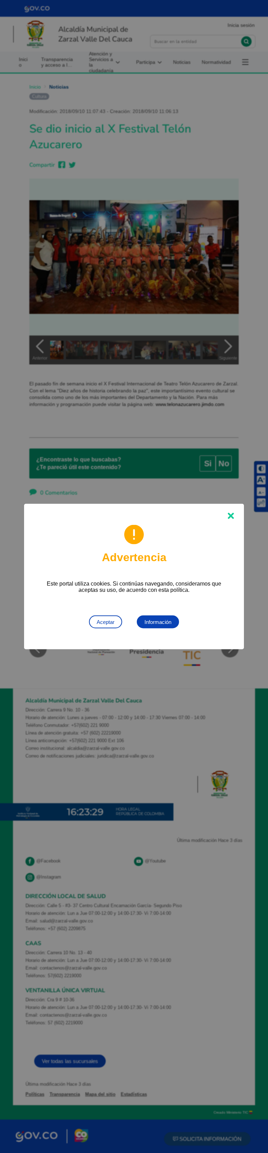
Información (157, 622)
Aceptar (105, 622)
